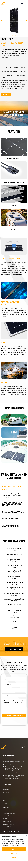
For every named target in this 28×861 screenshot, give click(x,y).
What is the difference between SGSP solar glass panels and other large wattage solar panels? (12, 504)
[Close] (26, 835)
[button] (2, 20)
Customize (14, 853)
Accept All (14, 849)
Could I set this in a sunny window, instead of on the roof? (13, 512)
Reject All (14, 857)
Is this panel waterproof (10, 518)
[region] (14, 847)
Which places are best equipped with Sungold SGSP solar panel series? (12, 488)
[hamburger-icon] (22, 3)
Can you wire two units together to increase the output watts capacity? (10, 525)
